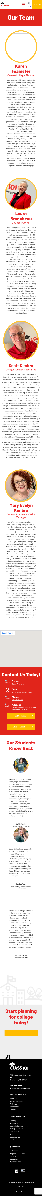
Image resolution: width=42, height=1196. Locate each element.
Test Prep (13, 1104)
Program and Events (17, 1154)
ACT (11, 1134)
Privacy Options (21, 1192)
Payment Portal (16, 1162)
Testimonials (14, 1151)
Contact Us (14, 1159)
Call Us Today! (37, 4)
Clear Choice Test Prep (18, 1126)
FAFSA (12, 1140)
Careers (13, 1110)
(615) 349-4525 (17, 700)
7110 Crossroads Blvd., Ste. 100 (24, 708)
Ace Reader (14, 1123)
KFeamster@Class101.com (22, 692)
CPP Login (13, 1121)
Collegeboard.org (16, 1129)
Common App (15, 1137)
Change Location (20, 727)
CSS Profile (14, 1132)
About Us (13, 1099)
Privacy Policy (21, 1186)
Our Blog (13, 1156)
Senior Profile (15, 1107)
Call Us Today (20, 716)
